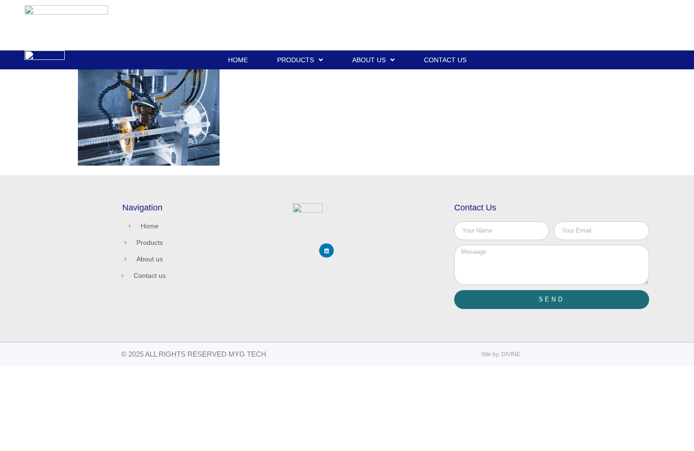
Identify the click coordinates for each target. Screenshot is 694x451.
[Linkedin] (326, 250)
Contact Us (445, 60)
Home (238, 60)
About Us (369, 60)
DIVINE (510, 354)
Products (295, 60)
